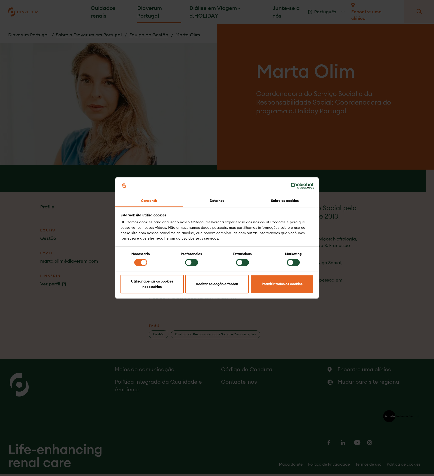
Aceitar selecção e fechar (217, 284)
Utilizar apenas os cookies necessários (152, 284)
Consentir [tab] (149, 200)
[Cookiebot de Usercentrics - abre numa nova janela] (294, 186)
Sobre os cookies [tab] (285, 200)
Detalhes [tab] (217, 200)
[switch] (191, 262)
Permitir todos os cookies (282, 284)
